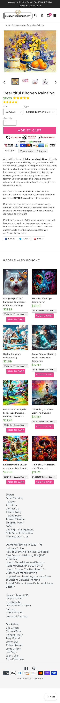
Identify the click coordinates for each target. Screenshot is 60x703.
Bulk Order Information (19, 533)
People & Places (15, 598)
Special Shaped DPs (17, 595)
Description (10, 150)
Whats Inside (26, 151)
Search (10, 494)
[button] (21, 98)
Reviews (11, 501)
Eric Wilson (12, 627)
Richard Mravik (14, 634)
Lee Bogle (11, 652)
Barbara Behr (13, 631)
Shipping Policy (15, 522)
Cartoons (11, 609)
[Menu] (55, 15)
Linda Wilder (13, 648)
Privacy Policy (14, 512)
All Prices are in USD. (17, 536)
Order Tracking (14, 498)
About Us (11, 505)
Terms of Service (15, 519)
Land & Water (14, 602)
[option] (15, 82)
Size (5, 106)
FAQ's (9, 526)
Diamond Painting (16, 616)
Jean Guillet (13, 655)
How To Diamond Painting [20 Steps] (27, 551)
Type (26, 106)
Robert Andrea (14, 645)
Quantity (7, 118)
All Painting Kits (15, 612)
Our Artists (12, 624)
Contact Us (12, 508)
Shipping (41, 151)
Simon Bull (12, 641)
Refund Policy (14, 515)
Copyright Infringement (20, 529)
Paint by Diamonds (34, 678)
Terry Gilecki (13, 638)
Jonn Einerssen (15, 659)
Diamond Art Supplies (18, 605)
